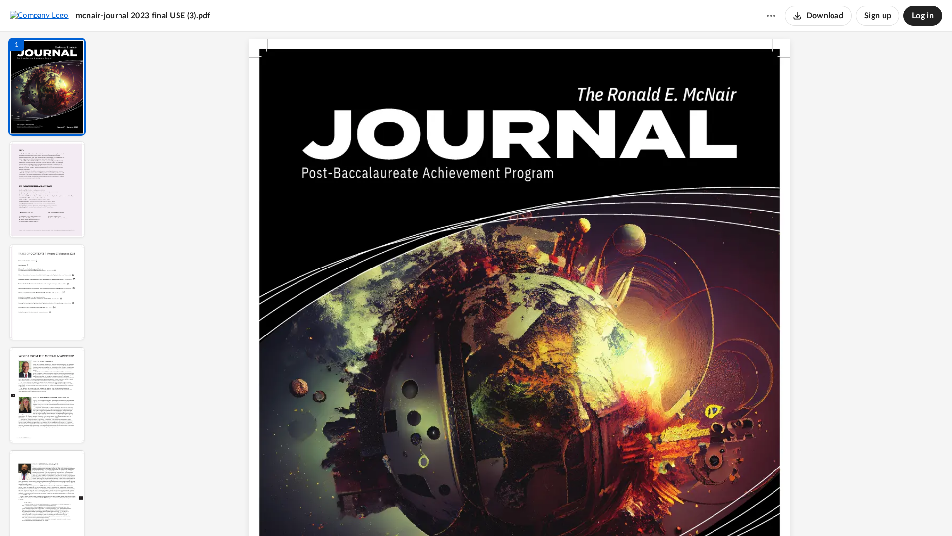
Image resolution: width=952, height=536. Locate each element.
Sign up (877, 16)
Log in (923, 16)
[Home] (39, 15)
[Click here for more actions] (771, 16)
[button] (47, 86)
